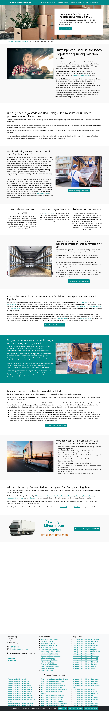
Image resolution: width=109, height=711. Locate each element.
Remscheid (33, 498)
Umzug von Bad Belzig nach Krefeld (52, 695)
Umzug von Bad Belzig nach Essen (19, 683)
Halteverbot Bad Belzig (48, 648)
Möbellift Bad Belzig (47, 670)
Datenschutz (11, 661)
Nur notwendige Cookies (75, 708)
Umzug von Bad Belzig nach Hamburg (20, 697)
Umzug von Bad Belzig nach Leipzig (19, 685)
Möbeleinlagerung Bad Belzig (50, 652)
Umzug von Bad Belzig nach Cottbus (20, 689)
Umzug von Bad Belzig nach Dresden (20, 691)
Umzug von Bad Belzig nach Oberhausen (54, 704)
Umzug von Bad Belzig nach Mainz (52, 697)
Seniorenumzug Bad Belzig (49, 654)
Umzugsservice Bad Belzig (49, 639)
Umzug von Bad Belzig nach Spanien (84, 666)
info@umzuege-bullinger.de (20, 649)
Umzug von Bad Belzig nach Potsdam (20, 693)
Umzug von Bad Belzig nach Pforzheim (85, 697)
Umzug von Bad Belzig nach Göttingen (85, 704)
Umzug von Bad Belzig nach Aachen (52, 681)
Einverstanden (62, 708)
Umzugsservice (83, 302)
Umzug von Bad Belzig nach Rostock (52, 706)
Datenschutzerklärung (91, 708)
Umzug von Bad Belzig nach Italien (84, 654)
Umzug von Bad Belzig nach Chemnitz (53, 685)
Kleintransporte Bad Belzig (49, 660)
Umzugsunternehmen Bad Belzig (19, 2)
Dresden (91, 496)
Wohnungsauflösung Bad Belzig (51, 656)
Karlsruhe (64, 496)
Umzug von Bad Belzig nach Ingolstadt (85, 683)
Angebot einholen (65, 29)
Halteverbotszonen (43, 194)
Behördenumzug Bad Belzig (50, 666)
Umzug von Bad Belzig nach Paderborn (85, 681)
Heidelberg (10, 498)
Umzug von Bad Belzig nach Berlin (19, 679)
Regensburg (19, 498)
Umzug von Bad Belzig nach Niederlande (86, 656)
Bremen (85, 496)
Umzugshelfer (49, 213)
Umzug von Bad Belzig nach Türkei (84, 648)
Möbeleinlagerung (86, 318)
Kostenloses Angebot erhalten (79, 191)
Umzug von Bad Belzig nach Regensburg (86, 679)
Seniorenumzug (15, 309)
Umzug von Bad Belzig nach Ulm (83, 695)
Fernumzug (80, 306)
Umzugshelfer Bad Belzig (49, 664)
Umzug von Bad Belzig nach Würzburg (85, 691)
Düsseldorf (63, 507)
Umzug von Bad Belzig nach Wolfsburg (85, 699)
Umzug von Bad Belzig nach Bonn (19, 681)
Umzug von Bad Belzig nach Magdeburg (54, 689)
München (71, 496)
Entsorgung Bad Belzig (48, 658)
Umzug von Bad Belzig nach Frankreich (85, 658)
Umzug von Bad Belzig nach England (85, 650)
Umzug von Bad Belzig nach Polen (84, 643)
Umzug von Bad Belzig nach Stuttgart (20, 695)
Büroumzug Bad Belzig (48, 641)
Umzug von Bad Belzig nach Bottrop (84, 701)
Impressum (11, 658)
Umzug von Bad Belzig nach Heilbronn (85, 693)
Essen (80, 496)
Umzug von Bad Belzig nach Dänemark (85, 662)
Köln (76, 496)
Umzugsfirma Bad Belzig (81, 75)
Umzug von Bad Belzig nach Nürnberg (20, 706)
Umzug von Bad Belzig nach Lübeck (52, 699)
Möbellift (98, 306)
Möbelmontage (12, 304)
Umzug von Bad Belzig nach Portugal (85, 664)
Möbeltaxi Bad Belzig (47, 662)
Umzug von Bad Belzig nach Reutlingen (85, 706)
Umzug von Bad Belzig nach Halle (51, 687)
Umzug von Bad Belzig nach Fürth (84, 689)
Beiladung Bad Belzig (47, 668)
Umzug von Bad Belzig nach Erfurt (52, 701)
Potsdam (77, 507)
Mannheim (57, 496)
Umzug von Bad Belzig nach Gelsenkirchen (54, 679)
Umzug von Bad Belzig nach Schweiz (84, 668)
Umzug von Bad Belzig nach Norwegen (85, 641)
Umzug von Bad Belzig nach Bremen (20, 687)
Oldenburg (39, 496)
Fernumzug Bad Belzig (48, 643)
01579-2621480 (14, 647)
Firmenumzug (62, 318)
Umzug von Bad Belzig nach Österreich (85, 660)
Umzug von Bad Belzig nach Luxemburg (86, 639)
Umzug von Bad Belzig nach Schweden (85, 646)
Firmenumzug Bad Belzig (49, 646)
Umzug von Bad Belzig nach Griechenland (86, 652)
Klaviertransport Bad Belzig (49, 650)
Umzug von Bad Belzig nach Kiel (51, 683)
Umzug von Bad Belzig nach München (20, 704)
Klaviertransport (89, 306)
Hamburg (50, 496)
